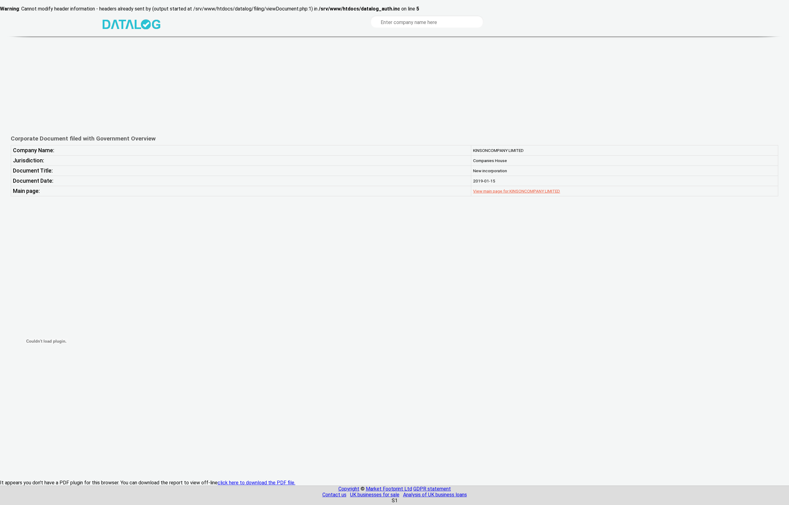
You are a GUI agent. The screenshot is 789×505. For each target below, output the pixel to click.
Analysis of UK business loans (435, 495)
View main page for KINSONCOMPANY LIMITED (516, 191)
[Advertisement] (224, 86)
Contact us (334, 495)
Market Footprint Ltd (389, 489)
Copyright (348, 489)
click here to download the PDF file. (256, 483)
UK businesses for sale (374, 495)
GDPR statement (432, 489)
